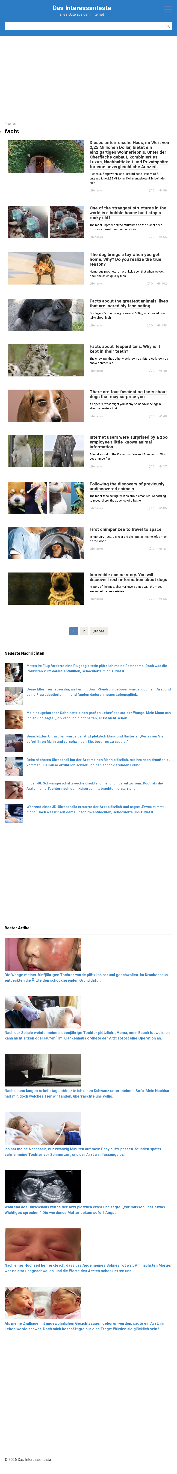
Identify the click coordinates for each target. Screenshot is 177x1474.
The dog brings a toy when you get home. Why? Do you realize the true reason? (125, 259)
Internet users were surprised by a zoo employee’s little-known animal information (129, 442)
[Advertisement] (88, 75)
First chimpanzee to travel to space (126, 529)
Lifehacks (96, 190)
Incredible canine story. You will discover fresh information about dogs (128, 577)
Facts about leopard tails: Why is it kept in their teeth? (125, 349)
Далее (98, 631)
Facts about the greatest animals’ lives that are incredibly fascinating (129, 303)
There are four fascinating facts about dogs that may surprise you (128, 394)
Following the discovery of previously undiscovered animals (127, 486)
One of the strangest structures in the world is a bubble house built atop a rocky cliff (128, 212)
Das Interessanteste (82, 8)
